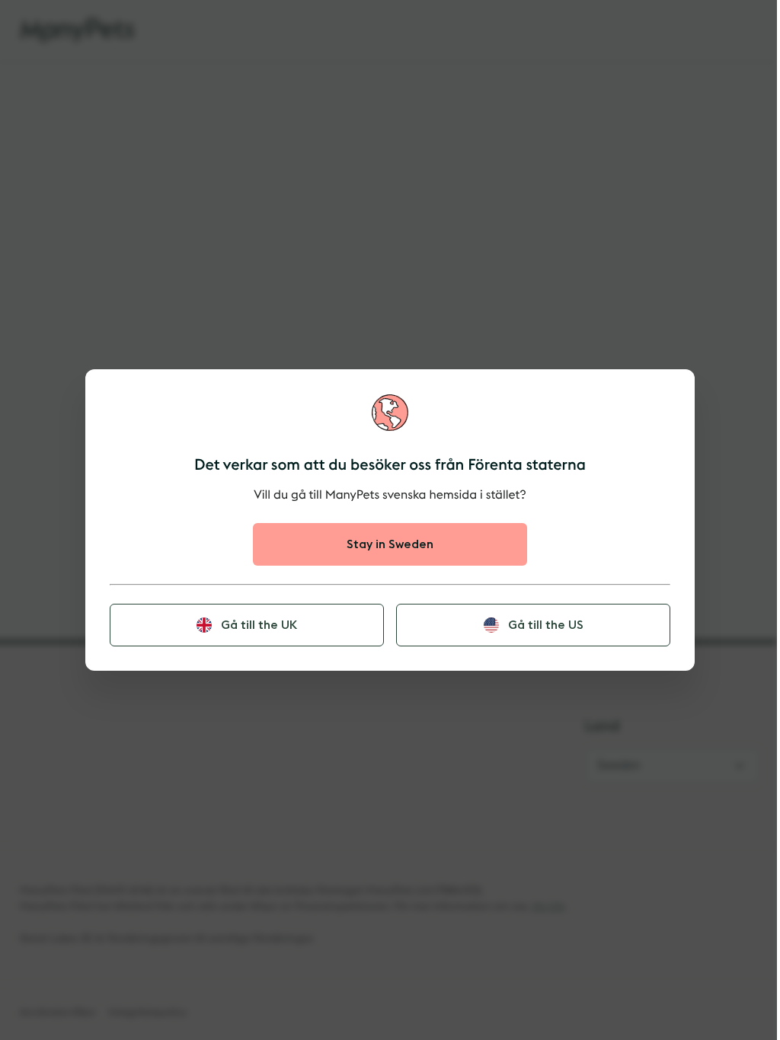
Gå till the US (545, 625)
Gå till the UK (259, 625)
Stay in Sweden (390, 544)
